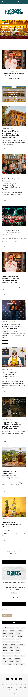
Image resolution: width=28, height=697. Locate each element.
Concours (13, 176)
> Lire (5, 148)
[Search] (24, 2)
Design (18, 639)
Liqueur (5, 647)
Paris (12, 653)
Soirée (9, 658)
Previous (8, 551)
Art (18, 627)
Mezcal (11, 650)
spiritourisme (17, 658)
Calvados (18, 633)
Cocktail (13, 636)
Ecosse (4, 641)
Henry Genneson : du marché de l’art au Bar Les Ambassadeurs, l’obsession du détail (14, 76)
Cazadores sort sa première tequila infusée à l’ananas (11, 525)
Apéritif (4, 627)
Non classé (6, 23)
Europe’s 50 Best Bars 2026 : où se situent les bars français (11, 233)
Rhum (16, 655)
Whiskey (16, 664)
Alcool (14, 86)
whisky (22, 664)
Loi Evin (16, 647)
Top (14, 693)
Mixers (17, 650)
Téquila (11, 661)
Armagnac (12, 627)
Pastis (17, 653)
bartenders (20, 630)
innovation (21, 644)
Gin (18, 641)
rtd (4, 658)
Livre (11, 647)
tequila (4, 661)
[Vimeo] (16, 679)
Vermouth (18, 661)
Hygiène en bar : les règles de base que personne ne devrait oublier (10, 375)
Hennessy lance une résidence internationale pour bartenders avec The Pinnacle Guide (11, 425)
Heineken (5, 644)
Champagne (5, 636)
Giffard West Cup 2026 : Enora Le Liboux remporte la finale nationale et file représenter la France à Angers (11, 184)
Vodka (9, 664)
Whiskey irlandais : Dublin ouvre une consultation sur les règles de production (10, 475)
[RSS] (20, 679)
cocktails (20, 636)
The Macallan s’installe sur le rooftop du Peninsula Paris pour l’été (14, 94)
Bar (22, 627)
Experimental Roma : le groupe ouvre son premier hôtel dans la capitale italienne (11, 134)
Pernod (4, 655)
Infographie (13, 644)
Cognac (4, 639)
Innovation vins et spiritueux (10, 519)
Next (15, 553)
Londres (5, 650)
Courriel (4, 609)
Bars (12, 128)
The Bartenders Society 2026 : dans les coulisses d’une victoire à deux (11, 326)
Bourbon (11, 633)
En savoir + (14, 592)
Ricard (22, 655)
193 (11, 553)
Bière (4, 633)
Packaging (5, 653)
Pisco (11, 655)
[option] (14, 64)
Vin (4, 664)
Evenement (11, 641)
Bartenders (14, 71)
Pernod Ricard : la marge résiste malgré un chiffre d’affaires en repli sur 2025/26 (12, 30)
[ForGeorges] (14, 11)
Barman (5, 630)
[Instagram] (11, 679)
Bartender (12, 630)
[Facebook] (7, 679)
